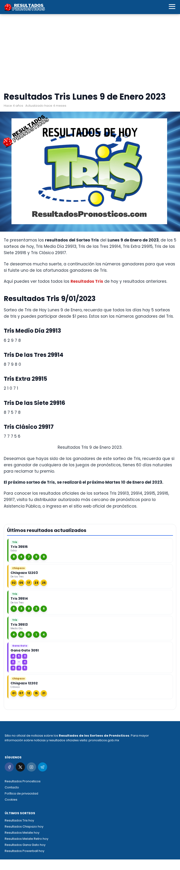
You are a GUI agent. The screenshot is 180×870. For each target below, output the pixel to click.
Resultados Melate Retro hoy (26, 838)
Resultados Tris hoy (19, 820)
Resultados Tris (87, 281)
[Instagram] (31, 767)
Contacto (12, 787)
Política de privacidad (21, 793)
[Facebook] (9, 767)
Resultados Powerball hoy (24, 851)
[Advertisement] (90, 54)
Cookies (11, 799)
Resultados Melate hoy (22, 832)
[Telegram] (42, 767)
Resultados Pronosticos (23, 781)
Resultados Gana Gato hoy (25, 845)
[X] (20, 767)
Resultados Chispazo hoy (24, 826)
